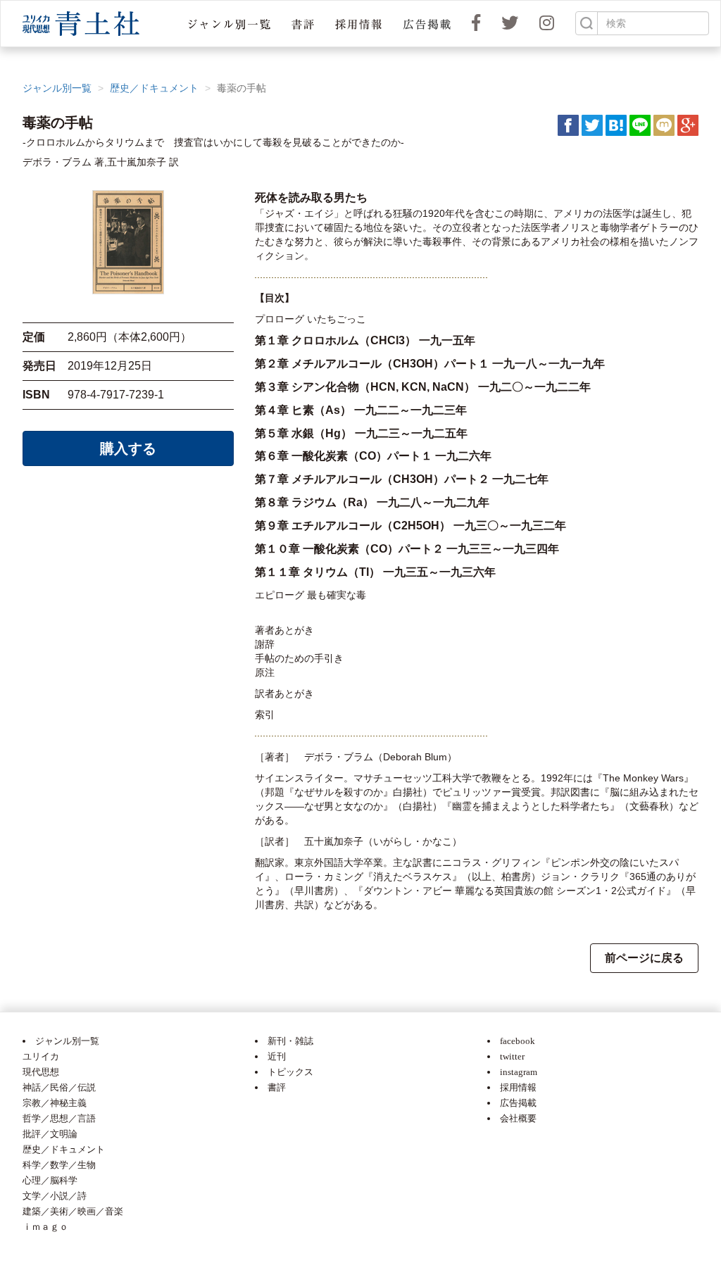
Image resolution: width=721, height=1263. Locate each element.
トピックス (290, 1072)
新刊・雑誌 (290, 1041)
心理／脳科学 (50, 1180)
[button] (229, 23)
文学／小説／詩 (55, 1195)
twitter (512, 1056)
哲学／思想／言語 (59, 1118)
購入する (128, 448)
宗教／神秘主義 (55, 1103)
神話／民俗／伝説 (59, 1087)
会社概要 (518, 1118)
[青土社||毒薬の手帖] (616, 124)
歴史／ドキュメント (154, 88)
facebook (517, 1041)
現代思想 (41, 1072)
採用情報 (518, 1087)
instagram (518, 1072)
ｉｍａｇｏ (45, 1226)
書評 (277, 1087)
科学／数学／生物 (59, 1165)
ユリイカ (41, 1056)
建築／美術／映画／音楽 (73, 1211)
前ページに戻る (644, 958)
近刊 (277, 1056)
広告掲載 (518, 1103)
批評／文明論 (50, 1134)
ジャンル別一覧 (57, 88)
